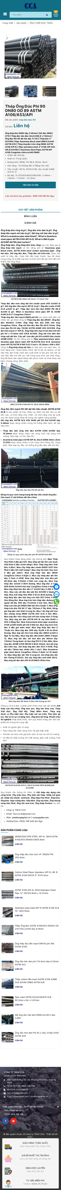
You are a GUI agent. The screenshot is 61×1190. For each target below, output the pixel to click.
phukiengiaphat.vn (21, 817)
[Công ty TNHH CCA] (30, 6)
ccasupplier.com (41, 817)
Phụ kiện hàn (16, 714)
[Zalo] (57, 594)
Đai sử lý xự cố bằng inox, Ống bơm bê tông (26, 717)
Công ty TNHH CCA (35, 1134)
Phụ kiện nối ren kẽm (36, 714)
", (30, 251)
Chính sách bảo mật (14, 1114)
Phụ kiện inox (19, 795)
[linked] (13, 1121)
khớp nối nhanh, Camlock (17, 798)
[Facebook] (57, 587)
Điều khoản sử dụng (14, 1110)
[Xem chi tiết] (57, 14)
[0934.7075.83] (57, 602)
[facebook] (5, 1121)
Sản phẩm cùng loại (14, 830)
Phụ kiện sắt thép (36, 795)
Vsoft (29, 1137)
